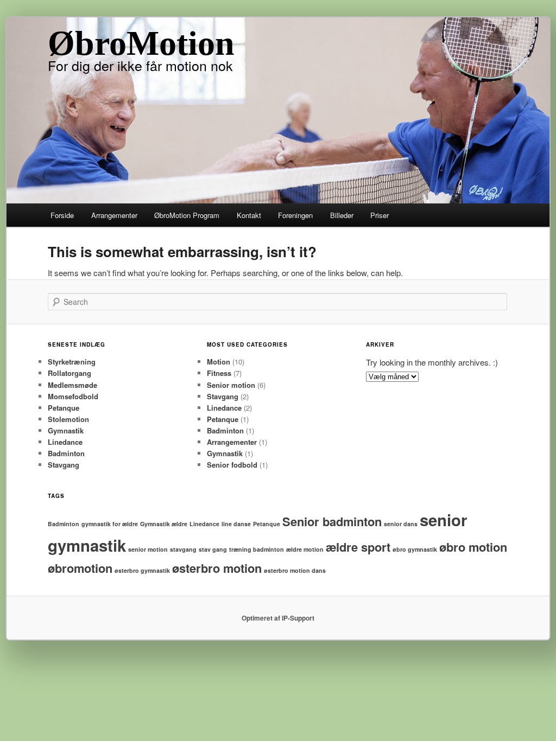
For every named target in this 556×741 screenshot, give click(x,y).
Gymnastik (66, 430)
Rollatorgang (69, 373)
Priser (379, 215)
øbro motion (473, 546)
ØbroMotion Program (186, 215)
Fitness (219, 373)
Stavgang (63, 464)
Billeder (341, 215)
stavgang (183, 549)
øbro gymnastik (415, 549)
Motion (218, 361)
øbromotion (80, 568)
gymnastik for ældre (109, 524)
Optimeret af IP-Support (278, 618)
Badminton (66, 453)
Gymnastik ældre (163, 524)
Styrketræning (72, 361)
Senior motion (231, 385)
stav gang (213, 549)
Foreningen (295, 215)
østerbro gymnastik (142, 570)
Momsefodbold (73, 396)
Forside (62, 215)
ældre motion (305, 549)
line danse (236, 524)
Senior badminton (332, 521)
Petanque (63, 408)
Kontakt (249, 215)
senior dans (401, 524)
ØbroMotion (141, 43)
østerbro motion (217, 568)
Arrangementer (114, 215)
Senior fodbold (232, 464)
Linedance (65, 442)
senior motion (148, 549)
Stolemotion (68, 419)
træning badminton (256, 549)
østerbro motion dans (295, 570)
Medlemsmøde (72, 385)
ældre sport (358, 546)
